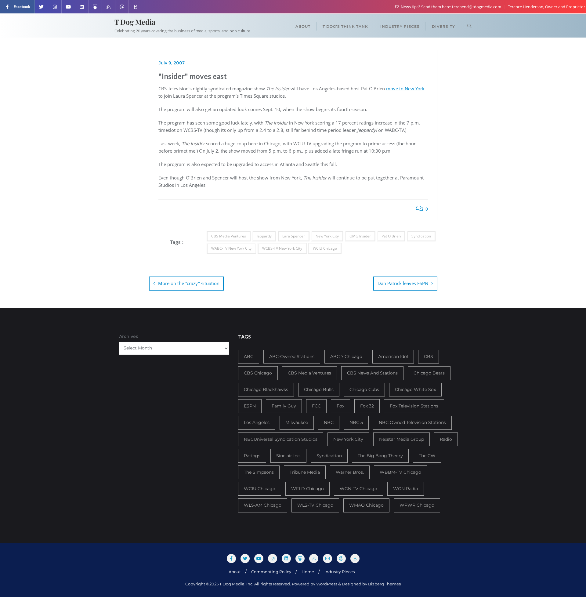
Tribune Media (305, 472)
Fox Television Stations (414, 406)
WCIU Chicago (325, 248)
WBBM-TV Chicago (400, 472)
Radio (446, 439)
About (235, 571)
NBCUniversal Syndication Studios (280, 439)
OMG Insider (360, 236)
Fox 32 (367, 406)
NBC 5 (356, 422)
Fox (340, 406)
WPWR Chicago (417, 505)
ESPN (250, 406)
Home (308, 571)
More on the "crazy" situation (188, 283)
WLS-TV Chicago (315, 505)
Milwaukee (296, 422)
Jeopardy (264, 236)
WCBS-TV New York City (282, 248)
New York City (327, 236)
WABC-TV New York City (231, 248)
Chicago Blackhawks (266, 389)
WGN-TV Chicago (358, 488)
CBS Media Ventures (228, 236)
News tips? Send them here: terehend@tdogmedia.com (451, 6)
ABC (248, 356)
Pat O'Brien (391, 236)
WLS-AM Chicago (262, 505)
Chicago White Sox (415, 389)
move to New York (405, 88)
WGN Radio (405, 488)
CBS (428, 356)
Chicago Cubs (364, 389)
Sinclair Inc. (288, 455)
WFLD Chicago (307, 488)
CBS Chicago (258, 373)
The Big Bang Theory (380, 455)
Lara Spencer (293, 236)
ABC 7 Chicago (346, 356)
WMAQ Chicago (366, 505)
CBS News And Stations (372, 373)
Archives (128, 336)
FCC (316, 406)
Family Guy (284, 406)
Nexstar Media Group (401, 439)
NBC (329, 422)
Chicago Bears (429, 373)
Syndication (421, 236)
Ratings (252, 455)
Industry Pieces (339, 571)
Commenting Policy (271, 571)
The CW (427, 455)
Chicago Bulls (319, 389)
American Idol (393, 356)
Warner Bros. (350, 472)
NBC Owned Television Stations (412, 422)
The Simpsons (259, 472)
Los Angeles (256, 422)
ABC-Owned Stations (291, 356)
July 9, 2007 (171, 63)
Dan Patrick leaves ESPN (403, 283)
